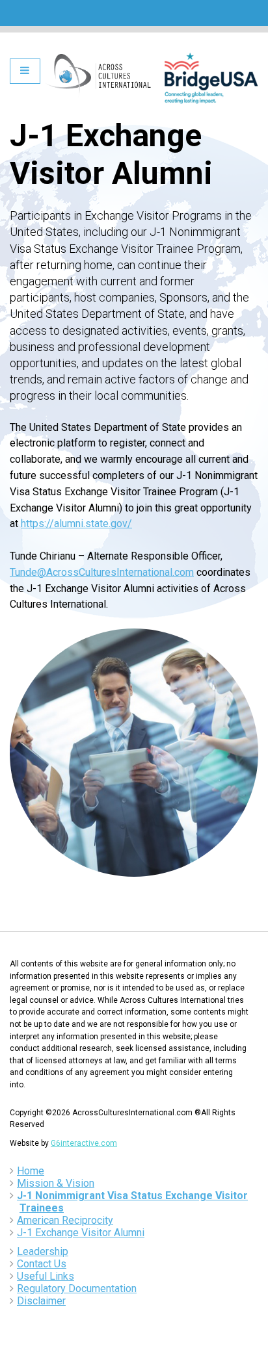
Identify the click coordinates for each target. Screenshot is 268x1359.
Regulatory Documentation (77, 1288)
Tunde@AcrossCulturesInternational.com (102, 572)
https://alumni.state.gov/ (76, 523)
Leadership (42, 1251)
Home (30, 1171)
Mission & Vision (55, 1183)
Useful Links (45, 1276)
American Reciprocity (65, 1220)
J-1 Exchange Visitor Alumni (80, 1232)
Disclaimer (41, 1301)
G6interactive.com (84, 1143)
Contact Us (41, 1264)
